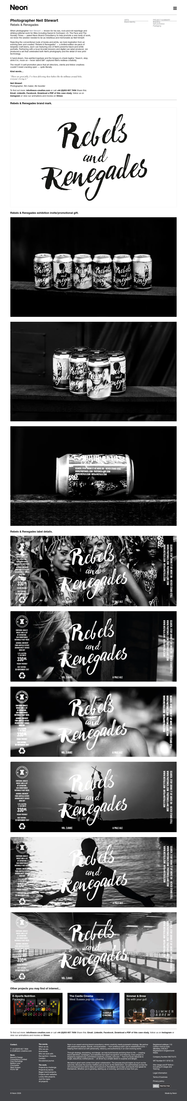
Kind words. (43, 1051)
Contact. (42, 1058)
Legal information (160, 1073)
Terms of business (160, 1077)
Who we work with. (46, 1054)
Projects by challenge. (48, 1067)
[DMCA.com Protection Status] (162, 1086)
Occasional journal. (46, 1061)
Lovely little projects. (47, 1077)
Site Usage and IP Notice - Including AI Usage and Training (163, 1067)
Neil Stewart (35, 30)
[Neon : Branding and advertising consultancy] (19, 7)
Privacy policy (158, 1081)
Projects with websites (48, 1074)
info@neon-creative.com (38, 91)
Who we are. (44, 1049)
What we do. (44, 1047)
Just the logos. (44, 1079)
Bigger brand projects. (48, 1072)
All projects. (43, 1081)
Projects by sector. (46, 1070)
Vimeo (60, 96)
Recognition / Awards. (47, 1056)
